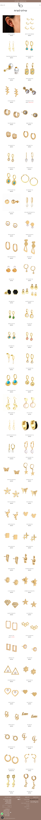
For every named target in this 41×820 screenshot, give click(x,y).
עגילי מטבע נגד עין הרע (29, 390)
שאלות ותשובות (26, 799)
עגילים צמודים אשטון (29, 123)
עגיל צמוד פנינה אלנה (11, 234)
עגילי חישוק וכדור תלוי (29, 279)
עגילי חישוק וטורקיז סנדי (29, 56)
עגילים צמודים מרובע (11, 546)
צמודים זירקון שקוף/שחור (29, 100)
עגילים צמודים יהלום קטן (11, 613)
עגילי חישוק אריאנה (29, 145)
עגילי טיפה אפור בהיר (11, 167)
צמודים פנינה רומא (11, 78)
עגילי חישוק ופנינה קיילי (29, 368)
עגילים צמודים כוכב (29, 613)
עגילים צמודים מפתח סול (30, 568)
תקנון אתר (27, 801)
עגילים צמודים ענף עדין (11, 100)
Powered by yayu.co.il (12, 818)
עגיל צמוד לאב (29, 724)
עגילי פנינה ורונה (29, 657)
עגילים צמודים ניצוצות (29, 546)
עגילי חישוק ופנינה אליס (29, 457)
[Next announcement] (39, 1)
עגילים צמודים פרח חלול (11, 501)
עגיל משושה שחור (11, 301)
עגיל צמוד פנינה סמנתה (29, 234)
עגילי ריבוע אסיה (11, 635)
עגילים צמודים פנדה (29, 524)
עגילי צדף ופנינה (11, 279)
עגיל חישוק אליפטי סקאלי (11, 256)
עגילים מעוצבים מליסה (29, 78)
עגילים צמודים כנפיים (11, 568)
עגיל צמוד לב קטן (29, 702)
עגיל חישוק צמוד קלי (11, 145)
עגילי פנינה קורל (11, 368)
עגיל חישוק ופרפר (29, 791)
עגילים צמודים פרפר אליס (11, 479)
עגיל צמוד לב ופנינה (11, 702)
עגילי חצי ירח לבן (29, 412)
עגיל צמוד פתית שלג (29, 680)
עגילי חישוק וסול (11, 791)
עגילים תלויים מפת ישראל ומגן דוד (11, 56)
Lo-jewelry (6, 818)
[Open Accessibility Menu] (2, 817)
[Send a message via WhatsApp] (2, 813)
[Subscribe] (4, 806)
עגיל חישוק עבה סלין (11, 769)
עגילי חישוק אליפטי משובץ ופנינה (29, 212)
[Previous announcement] (2, 1)
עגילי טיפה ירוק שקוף (11, 323)
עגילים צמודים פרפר (29, 501)
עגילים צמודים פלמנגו (11, 524)
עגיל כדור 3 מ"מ (11, 212)
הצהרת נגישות (26, 806)
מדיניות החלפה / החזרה (25, 803)
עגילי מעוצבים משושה (11, 412)
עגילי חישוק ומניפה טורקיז (11, 390)
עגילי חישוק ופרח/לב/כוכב (29, 301)
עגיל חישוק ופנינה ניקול (11, 457)
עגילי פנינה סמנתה (30, 167)
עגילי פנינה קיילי (29, 323)
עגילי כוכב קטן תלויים (29, 479)
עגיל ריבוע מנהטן (11, 657)
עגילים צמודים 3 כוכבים (29, 635)
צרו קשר (28, 808)
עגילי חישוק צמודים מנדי (11, 123)
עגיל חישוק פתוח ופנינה (29, 769)
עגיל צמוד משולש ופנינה (11, 680)
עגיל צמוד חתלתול (11, 724)
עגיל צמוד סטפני (29, 256)
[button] (4, 5)
